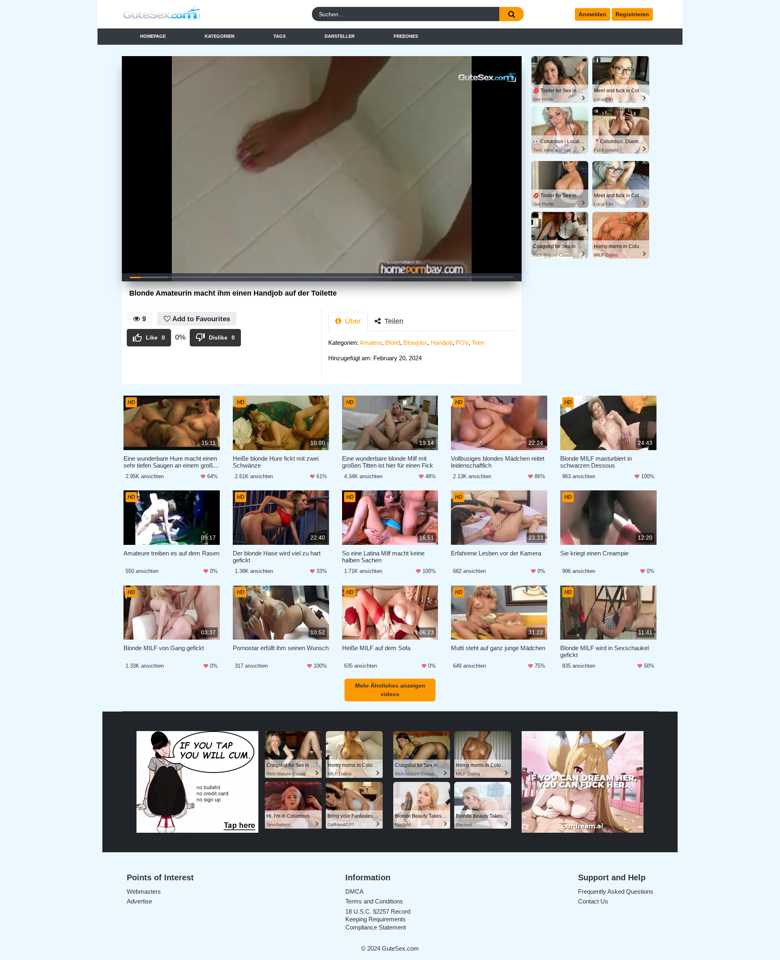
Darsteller (340, 36)
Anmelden (592, 14)
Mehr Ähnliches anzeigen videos (390, 689)
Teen (478, 342)
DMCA (354, 891)
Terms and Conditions (374, 901)
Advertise (139, 901)
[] (511, 14)
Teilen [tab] (392, 321)
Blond (392, 342)
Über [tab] (352, 321)
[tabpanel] (425, 352)
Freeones (406, 36)
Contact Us (593, 901)
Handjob (442, 342)
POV (462, 342)
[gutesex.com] (188, 14)
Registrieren (632, 14)
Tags (279, 36)
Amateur (371, 342)
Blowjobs (415, 342)
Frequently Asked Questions (615, 891)
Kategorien (219, 36)
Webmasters (144, 891)
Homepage (153, 36)
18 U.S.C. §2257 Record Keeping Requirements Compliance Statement (377, 919)
